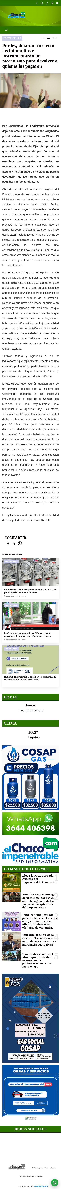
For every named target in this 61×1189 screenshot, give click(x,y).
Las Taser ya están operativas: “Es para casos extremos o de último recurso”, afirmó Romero (27, 634)
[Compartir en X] (14, 543)
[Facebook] (46, 2)
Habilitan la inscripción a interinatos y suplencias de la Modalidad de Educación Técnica (30, 678)
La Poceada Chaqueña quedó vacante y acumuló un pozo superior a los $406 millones (30, 591)
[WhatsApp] (41, 2)
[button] (36, 2)
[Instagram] (52, 2)
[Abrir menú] (6, 29)
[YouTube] (57, 2)
